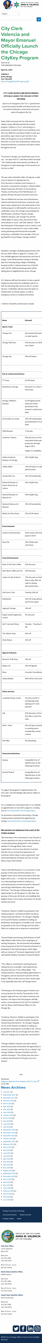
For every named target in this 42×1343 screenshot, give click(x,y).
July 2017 (6, 1092)
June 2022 (7, 1153)
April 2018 (6, 1106)
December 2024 (9, 1176)
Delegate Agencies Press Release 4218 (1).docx (19, 1081)
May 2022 (6, 1150)
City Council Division (10, 1215)
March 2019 (7, 1118)
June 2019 (7, 1124)
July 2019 (6, 1127)
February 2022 (8, 1144)
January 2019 (8, 1115)
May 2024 (6, 1167)
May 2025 (6, 1185)
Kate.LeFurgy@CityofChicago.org (14, 81)
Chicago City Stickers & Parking (13, 1211)
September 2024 (9, 1173)
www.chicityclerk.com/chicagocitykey (21, 810)
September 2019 (9, 1130)
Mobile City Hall (25, 1215)
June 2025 (7, 1188)
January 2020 (8, 1138)
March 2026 (7, 1194)
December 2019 (9, 1135)
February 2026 (8, 1191)
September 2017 (9, 1095)
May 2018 (6, 1109)
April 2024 (6, 1165)
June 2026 (7, 1200)
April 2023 (6, 1159)
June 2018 (7, 1112)
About (19, 1219)
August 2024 (8, 1170)
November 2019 (9, 1132)
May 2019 (6, 1121)
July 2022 (6, 1156)
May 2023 (6, 1162)
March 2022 (7, 1147)
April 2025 (6, 1182)
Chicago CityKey (8, 1219)
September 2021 (9, 1141)
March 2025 (7, 1179)
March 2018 (7, 1103)
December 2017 (9, 1098)
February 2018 (8, 1100)
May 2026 (6, 1197)
